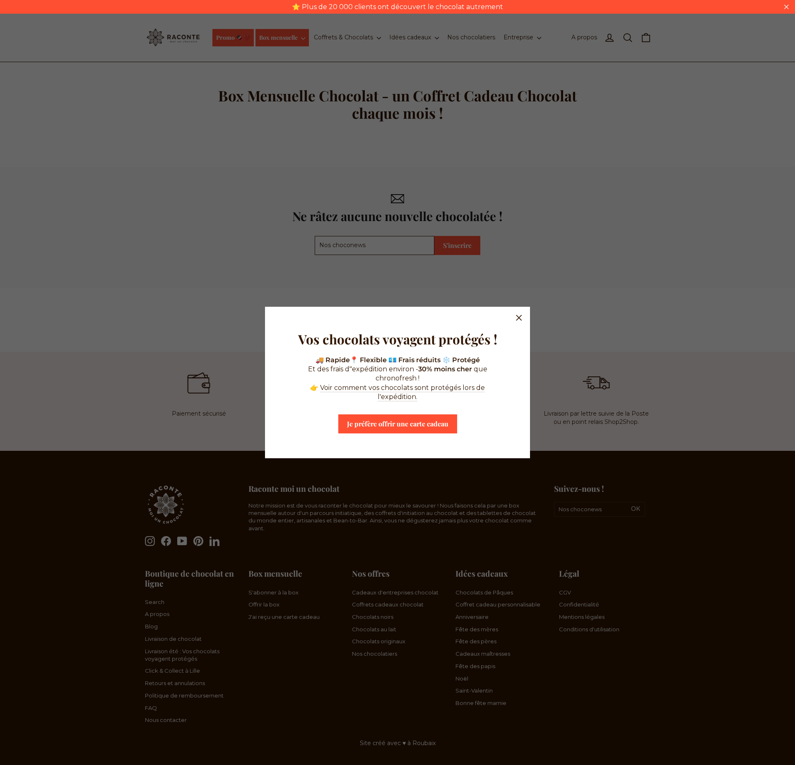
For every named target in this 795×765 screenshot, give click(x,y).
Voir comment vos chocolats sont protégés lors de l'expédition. (402, 392)
